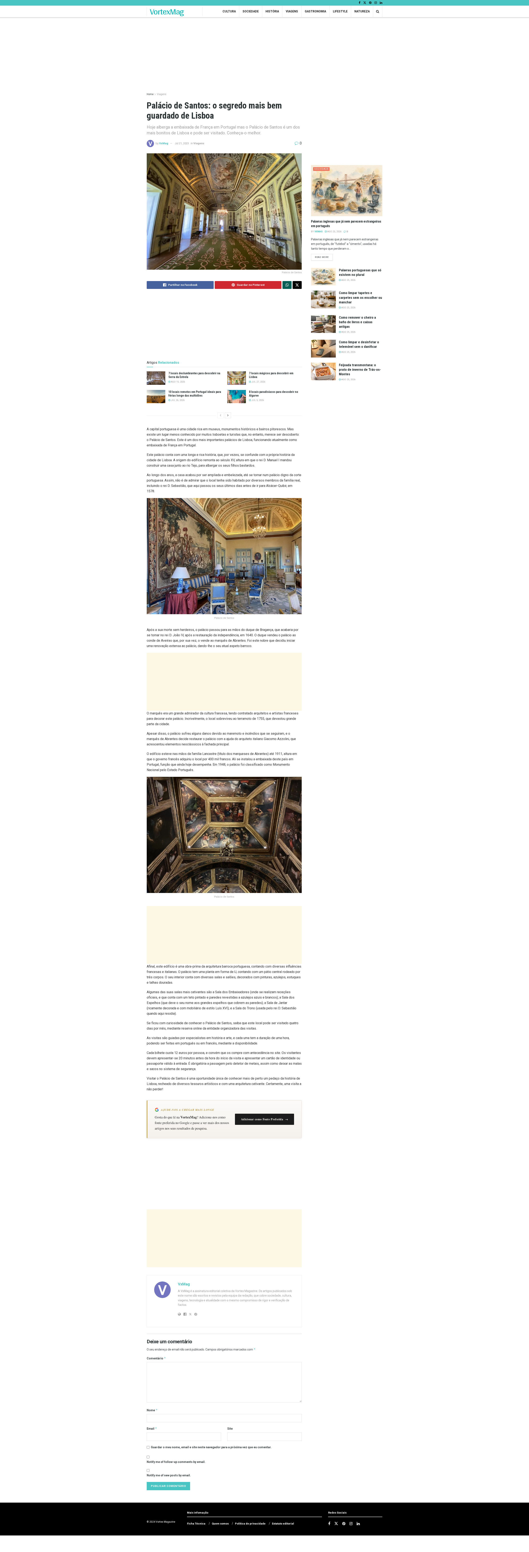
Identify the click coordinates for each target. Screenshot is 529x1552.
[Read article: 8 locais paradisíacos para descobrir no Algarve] (236, 396)
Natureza (362, 11)
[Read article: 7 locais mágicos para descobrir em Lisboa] (236, 378)
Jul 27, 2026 (258, 381)
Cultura (229, 11)
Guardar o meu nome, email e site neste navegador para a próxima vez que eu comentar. (211, 1447)
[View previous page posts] (220, 415)
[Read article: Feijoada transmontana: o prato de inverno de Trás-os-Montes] (323, 371)
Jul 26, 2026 (177, 400)
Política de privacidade (250, 1523)
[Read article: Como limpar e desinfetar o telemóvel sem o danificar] (323, 349)
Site (230, 1428)
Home (150, 94)
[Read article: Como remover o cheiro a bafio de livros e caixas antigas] (323, 324)
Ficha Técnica (196, 1523)
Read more (324, 257)
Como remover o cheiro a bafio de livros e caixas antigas (357, 322)
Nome (152, 1410)
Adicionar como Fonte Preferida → (264, 1119)
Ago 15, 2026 (177, 381)
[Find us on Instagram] (375, 3)
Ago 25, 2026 (334, 231)
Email (152, 1428)
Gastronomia (315, 11)
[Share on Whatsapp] (287, 285)
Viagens (292, 11)
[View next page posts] (228, 415)
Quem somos (220, 1523)
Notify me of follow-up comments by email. (176, 1462)
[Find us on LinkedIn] (381, 3)
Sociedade (251, 11)
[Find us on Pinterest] (370, 3)
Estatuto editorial (283, 1523)
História (272, 11)
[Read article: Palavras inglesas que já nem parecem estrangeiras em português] (346, 190)
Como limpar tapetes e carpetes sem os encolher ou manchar (360, 297)
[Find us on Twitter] (364, 3)
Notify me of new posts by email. (169, 1475)
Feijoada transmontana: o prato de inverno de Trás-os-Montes (360, 369)
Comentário (156, 1358)
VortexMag (167, 11)
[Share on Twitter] (297, 285)
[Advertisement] (224, 682)
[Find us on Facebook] (359, 3)
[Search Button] (377, 11)
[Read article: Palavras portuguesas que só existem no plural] (323, 277)
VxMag (163, 143)
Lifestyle (340, 11)
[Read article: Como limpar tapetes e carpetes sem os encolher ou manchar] (323, 299)
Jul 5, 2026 (257, 400)
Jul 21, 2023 (182, 143)
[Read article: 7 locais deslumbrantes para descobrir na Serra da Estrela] (156, 378)
